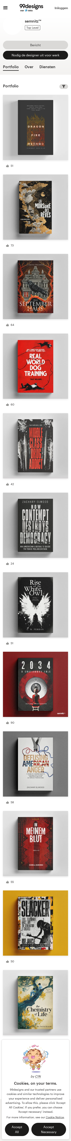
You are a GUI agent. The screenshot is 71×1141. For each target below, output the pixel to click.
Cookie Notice (55, 1117)
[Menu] (5, 8)
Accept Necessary (48, 1129)
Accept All (17, 1129)
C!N (38, 1076)
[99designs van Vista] (31, 8)
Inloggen (61, 8)
